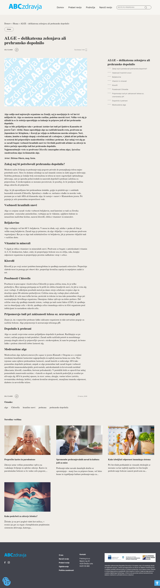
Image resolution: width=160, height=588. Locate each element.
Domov (7, 23)
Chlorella (15, 407)
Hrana (15, 23)
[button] (157, 583)
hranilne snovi (29, 407)
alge (6, 407)
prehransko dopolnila (59, 407)
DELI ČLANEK (8, 50)
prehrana (42, 407)
